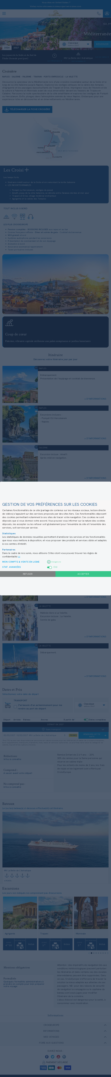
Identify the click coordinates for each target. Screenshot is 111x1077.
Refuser (28, 573)
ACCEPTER (83, 573)
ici (19, 556)
